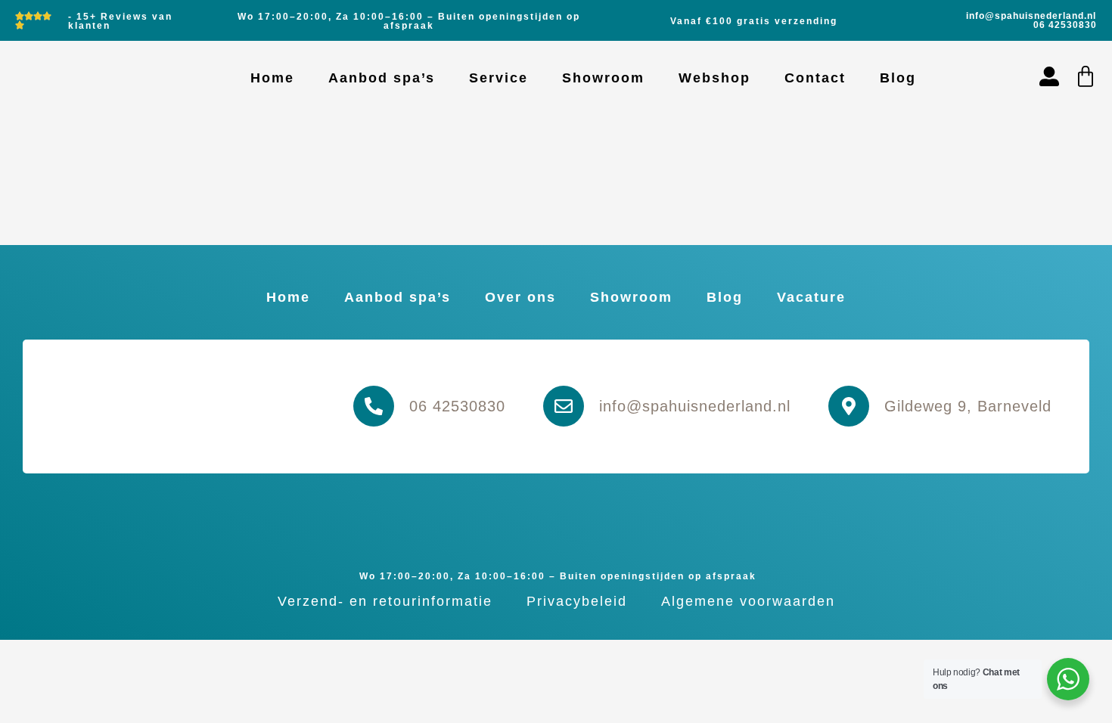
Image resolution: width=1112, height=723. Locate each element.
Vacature (811, 297)
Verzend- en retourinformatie (385, 601)
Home (272, 77)
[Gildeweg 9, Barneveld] (848, 406)
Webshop (714, 77)
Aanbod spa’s (381, 77)
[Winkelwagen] (1085, 76)
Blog (898, 77)
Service (498, 77)
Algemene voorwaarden (748, 601)
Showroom (603, 77)
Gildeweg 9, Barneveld (967, 406)
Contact (815, 77)
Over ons (520, 297)
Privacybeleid (576, 601)
